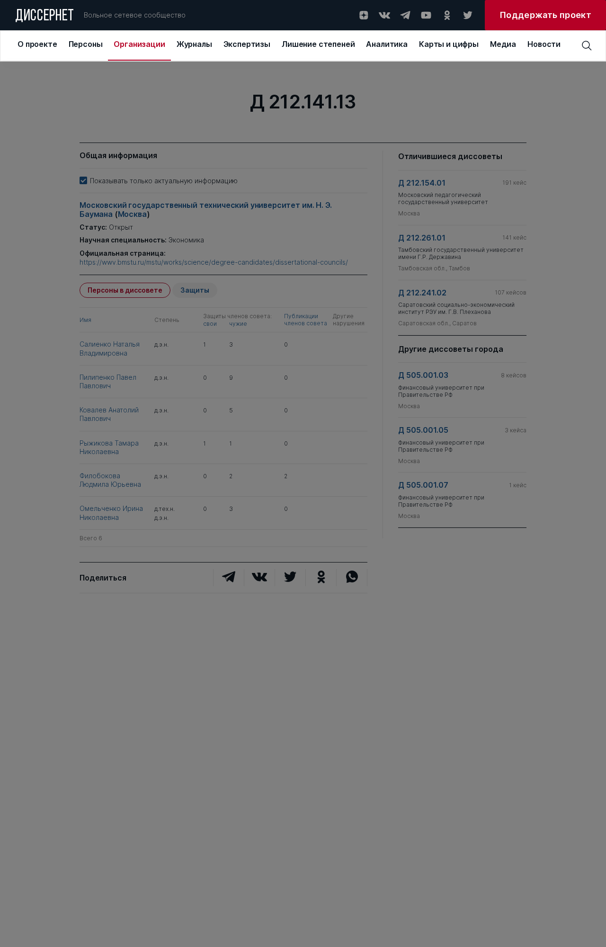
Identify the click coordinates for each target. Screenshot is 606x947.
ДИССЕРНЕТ (44, 17)
